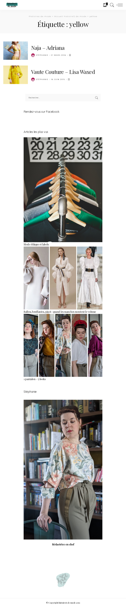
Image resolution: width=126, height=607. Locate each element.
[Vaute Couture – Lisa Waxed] (15, 74)
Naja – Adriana (47, 47)
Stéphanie (42, 55)
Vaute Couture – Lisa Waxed (63, 71)
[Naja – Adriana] (15, 50)
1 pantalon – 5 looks (34, 379)
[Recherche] (111, 5)
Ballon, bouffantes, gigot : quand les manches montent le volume (60, 311)
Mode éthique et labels (36, 244)
